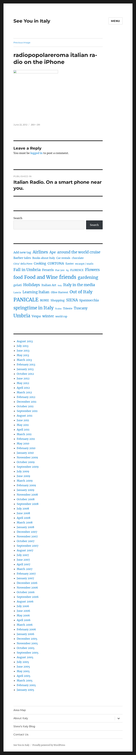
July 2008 (23, 508)
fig (67, 270)
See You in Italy (31, 21)
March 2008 (25, 522)
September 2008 (27, 504)
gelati (17, 285)
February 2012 (26, 397)
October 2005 (25, 648)
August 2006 (25, 601)
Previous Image (21, 42)
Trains (58, 308)
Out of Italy (81, 291)
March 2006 (25, 624)
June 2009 (23, 476)
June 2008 (23, 513)
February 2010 (26, 448)
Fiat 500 (60, 270)
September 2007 (27, 545)
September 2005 (27, 652)
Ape (52, 252)
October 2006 (26, 592)
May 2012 (23, 383)
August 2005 (25, 657)
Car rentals (63, 258)
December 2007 (27, 531)
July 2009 (23, 471)
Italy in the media (79, 284)
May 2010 (23, 443)
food (18, 277)
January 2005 (25, 689)
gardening (88, 277)
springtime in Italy (33, 308)
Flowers (92, 269)
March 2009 (25, 480)
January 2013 (25, 369)
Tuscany (81, 308)
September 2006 (28, 596)
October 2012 (25, 373)
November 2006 (27, 587)
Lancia (17, 292)
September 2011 (27, 411)
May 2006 (23, 615)
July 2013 (22, 346)
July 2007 (23, 555)
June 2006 (23, 610)
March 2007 (24, 569)
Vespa (36, 316)
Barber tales (22, 258)
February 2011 (26, 438)
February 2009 (26, 485)
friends (67, 277)
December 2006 (27, 583)
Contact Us (20, 734)
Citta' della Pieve (22, 263)
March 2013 (24, 359)
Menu (115, 21)
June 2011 (23, 420)
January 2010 (25, 452)
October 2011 (25, 406)
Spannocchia (89, 300)
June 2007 (23, 559)
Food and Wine (41, 277)
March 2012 (24, 392)
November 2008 (27, 494)
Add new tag (22, 252)
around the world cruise (78, 252)
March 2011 (24, 434)
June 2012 (23, 378)
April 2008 (23, 517)
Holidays (31, 284)
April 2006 (24, 620)
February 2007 (26, 573)
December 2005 (27, 638)
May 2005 (23, 671)
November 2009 (27, 457)
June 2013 (23, 350)
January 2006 (25, 634)
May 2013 (23, 355)
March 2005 (25, 680)
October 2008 (25, 499)
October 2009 (26, 462)
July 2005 (23, 662)
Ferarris (48, 270)
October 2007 (25, 541)
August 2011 (24, 415)
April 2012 (23, 387)
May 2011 (23, 425)
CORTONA (56, 263)
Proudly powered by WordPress (48, 745)
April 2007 (23, 564)
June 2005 (23, 666)
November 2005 (27, 643)
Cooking (40, 263)
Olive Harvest (59, 292)
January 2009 (25, 490)
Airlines (40, 252)
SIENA (72, 300)
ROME (44, 300)
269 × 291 (35, 124)
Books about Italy (43, 258)
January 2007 (25, 578)
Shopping (58, 300)
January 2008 (25, 527)
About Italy (20, 718)
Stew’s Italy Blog (24, 726)
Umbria (21, 315)
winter (48, 316)
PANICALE (25, 300)
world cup (61, 316)
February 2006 (26, 629)
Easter (70, 263)
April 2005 (23, 675)
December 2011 (26, 401)
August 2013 (25, 341)
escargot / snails (84, 263)
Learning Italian (36, 292)
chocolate (78, 258)
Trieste (67, 308)
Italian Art (48, 285)
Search (17, 218)
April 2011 (23, 429)
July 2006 (23, 606)
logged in (36, 153)
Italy (60, 285)
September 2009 (28, 466)
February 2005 (26, 685)
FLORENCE (77, 270)
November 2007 (27, 536)
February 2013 (26, 364)
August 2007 (25, 550)
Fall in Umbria (27, 269)
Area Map (19, 710)
